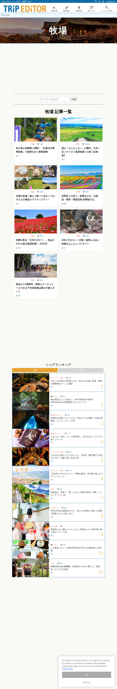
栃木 (41, 280)
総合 (81, 370)
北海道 (87, 144)
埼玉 (41, 236)
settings (86, 682)
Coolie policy (67, 669)
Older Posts (58, 306)
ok (86, 675)
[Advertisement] (58, 67)
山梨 (41, 144)
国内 (87, 192)
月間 (35, 370)
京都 (41, 192)
